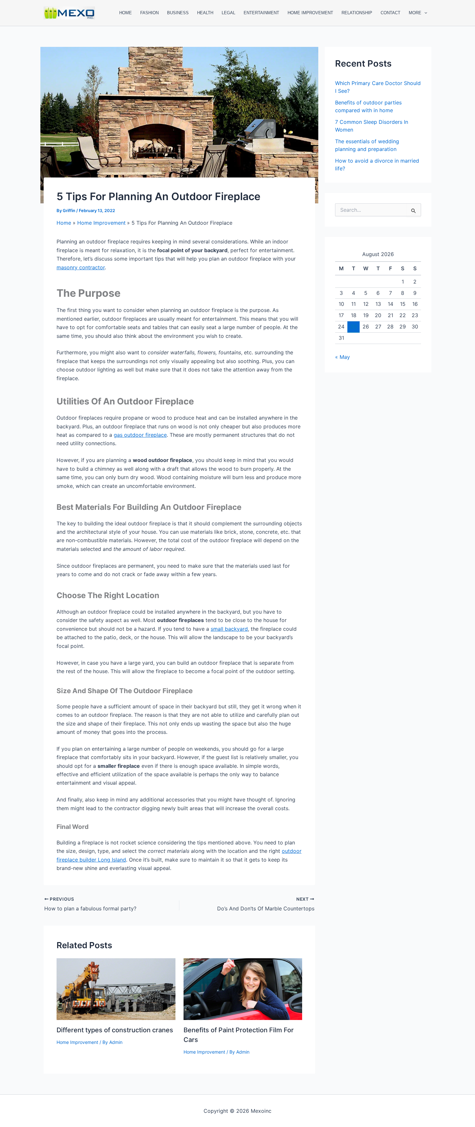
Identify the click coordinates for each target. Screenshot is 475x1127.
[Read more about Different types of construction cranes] (116, 988)
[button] (424, 13)
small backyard (229, 629)
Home (125, 12)
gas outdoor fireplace (140, 435)
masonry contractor (81, 267)
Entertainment (261, 12)
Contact (390, 12)
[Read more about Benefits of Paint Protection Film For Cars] (243, 988)
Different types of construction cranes (115, 1030)
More (415, 12)
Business (178, 12)
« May (342, 357)
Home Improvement (310, 12)
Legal (228, 12)
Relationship (357, 12)
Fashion (149, 12)
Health (205, 12)
